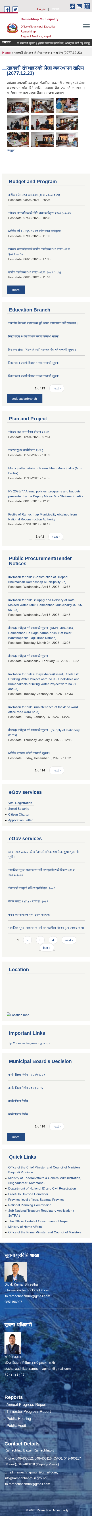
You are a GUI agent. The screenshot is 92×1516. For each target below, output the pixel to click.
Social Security (18, 808)
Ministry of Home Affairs (25, 1226)
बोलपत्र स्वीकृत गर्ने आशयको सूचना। (29, 656)
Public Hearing (18, 1419)
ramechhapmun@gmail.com (36, 1472)
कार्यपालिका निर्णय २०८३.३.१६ (25, 1088)
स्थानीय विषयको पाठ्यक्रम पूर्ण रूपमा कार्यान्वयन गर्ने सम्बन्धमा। (43, 323)
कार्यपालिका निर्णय (18, 1101)
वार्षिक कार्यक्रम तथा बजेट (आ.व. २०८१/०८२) (34, 272)
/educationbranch (24, 398)
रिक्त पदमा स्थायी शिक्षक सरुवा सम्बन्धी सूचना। (34, 363)
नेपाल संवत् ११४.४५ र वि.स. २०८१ (28, 901)
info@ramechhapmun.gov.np (25, 1478)
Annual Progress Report (26, 1404)
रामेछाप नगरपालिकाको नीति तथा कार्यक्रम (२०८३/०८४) (39, 213)
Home (6, 52)
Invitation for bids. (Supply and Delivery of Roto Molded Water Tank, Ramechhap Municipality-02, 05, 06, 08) (45, 605)
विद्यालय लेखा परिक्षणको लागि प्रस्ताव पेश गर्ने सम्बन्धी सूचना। (42, 349)
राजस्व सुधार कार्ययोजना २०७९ (25, 450)
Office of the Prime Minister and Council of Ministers (45, 1232)
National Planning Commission (29, 1205)
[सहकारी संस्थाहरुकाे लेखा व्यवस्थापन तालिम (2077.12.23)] (18, 105)
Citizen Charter (18, 814)
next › (57, 388)
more (16, 290)
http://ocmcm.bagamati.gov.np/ (28, 1043)
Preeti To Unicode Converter (28, 1194)
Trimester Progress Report (28, 1411)
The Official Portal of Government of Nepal (38, 1221)
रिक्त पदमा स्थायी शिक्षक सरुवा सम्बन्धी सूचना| (33, 336)
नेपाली (55, 9)
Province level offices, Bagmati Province (36, 1199)
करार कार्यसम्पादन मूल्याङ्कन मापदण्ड (29, 914)
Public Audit (16, 1426)
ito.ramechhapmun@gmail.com (27, 1484)
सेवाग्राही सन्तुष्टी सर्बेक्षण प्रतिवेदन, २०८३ (32, 888)
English (42, 9)
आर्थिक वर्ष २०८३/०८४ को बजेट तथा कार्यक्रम (34, 231)
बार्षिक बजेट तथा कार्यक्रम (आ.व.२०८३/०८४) (34, 195)
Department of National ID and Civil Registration (42, 1188)
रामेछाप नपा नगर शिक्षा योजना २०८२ (28, 432)
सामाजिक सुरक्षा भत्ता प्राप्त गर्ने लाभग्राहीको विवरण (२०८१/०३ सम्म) (46, 928)
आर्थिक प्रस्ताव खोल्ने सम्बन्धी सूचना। (29, 753)
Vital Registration (20, 803)
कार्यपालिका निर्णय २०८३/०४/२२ (26, 1074)
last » (47, 947)
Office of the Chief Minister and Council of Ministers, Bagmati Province (45, 1170)
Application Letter (20, 820)
